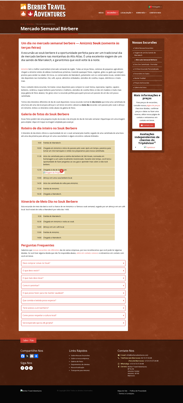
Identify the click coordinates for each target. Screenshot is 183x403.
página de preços (153, 105)
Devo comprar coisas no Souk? (36, 263)
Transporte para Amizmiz (80, 370)
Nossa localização (77, 367)
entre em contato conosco (87, 253)
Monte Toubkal (140, 78)
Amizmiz (24, 69)
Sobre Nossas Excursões (143, 48)
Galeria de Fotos (140, 87)
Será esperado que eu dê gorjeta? (38, 323)
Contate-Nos (155, 13)
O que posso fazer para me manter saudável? (43, 293)
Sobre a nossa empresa (80, 358)
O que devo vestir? (31, 270)
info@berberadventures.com (137, 355)
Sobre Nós (140, 13)
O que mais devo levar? (33, 278)
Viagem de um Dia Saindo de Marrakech (145, 54)
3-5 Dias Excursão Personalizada (146, 69)
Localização (126, 13)
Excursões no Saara (141, 74)
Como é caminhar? (31, 285)
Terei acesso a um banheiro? (36, 308)
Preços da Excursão (141, 83)
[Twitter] (27, 368)
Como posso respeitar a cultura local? (39, 315)
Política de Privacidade (138, 391)
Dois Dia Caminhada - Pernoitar (145, 64)
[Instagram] (31, 368)
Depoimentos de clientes (80, 364)
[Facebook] (22, 368)
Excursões (111, 13)
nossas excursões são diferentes (46, 250)
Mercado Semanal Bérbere (146, 60)
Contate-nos (148, 125)
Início (101, 13)
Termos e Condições (126, 394)
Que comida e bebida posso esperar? (39, 300)
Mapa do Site (122, 391)
